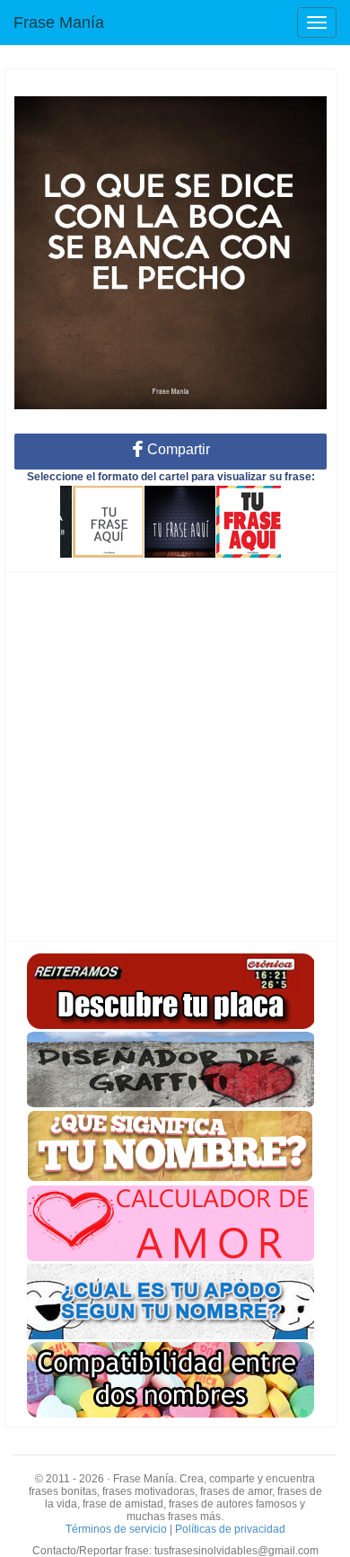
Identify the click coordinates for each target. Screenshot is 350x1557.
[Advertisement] (175, 756)
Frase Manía (58, 22)
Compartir (177, 449)
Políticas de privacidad (230, 1529)
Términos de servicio (116, 1529)
